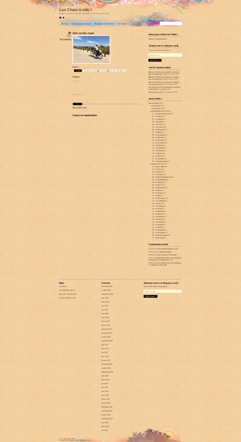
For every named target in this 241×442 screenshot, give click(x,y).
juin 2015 (104, 430)
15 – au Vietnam (158, 206)
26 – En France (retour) (160, 235)
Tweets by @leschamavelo (157, 39)
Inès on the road (83, 32)
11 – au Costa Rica (158, 142)
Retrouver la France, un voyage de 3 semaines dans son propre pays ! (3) (163, 73)
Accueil (64, 23)
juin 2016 (104, 384)
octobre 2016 (106, 368)
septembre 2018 (107, 294)
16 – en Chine (157, 208)
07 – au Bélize (157, 132)
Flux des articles (67, 290)
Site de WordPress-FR (67, 298)
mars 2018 (105, 317)
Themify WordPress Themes (82, 440)
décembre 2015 (106, 407)
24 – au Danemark (158, 230)
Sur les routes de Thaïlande (167, 255)
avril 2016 (104, 391)
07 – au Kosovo (157, 185)
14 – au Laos (156, 203)
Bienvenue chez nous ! (156, 92)
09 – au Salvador (158, 137)
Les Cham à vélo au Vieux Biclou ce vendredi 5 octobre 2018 (164, 264)
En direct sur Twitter (105, 23)
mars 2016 (105, 395)
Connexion (63, 286)
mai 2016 (104, 387)
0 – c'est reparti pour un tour (161, 113)
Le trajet (122, 23)
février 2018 (105, 321)
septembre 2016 (107, 372)
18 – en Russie (157, 214)
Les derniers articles (81, 23)
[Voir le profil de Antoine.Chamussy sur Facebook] (60, 18)
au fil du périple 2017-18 (158, 111)
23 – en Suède (157, 227)
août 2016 (104, 376)
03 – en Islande (157, 121)
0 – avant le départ (158, 166)
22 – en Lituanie (157, 224)
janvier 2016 (105, 403)
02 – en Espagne (157, 119)
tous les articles (153, 103)
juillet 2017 (105, 348)
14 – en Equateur (158, 150)
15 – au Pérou (157, 153)
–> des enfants (155, 106)
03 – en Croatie (157, 174)
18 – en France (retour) (160, 161)
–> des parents (155, 108)
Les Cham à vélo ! (66, 438)
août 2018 (104, 298)
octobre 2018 (106, 290)
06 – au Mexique (158, 129)
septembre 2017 (107, 341)
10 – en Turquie (157, 193)
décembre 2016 (106, 364)
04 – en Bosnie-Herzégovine (162, 177)
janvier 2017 (105, 360)
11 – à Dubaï (156, 195)
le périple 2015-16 (156, 164)
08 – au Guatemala (158, 135)
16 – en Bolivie (157, 156)
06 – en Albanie (157, 182)
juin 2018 (104, 306)
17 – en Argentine (158, 158)
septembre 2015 (107, 419)
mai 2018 (104, 310)
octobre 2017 (106, 337)
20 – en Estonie (157, 219)
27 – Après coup (157, 238)
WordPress (70, 440)
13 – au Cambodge (158, 201)
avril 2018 (104, 314)
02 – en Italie (156, 172)
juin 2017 (104, 352)
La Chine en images (165, 252)
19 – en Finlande (158, 216)
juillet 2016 (105, 380)
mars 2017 (105, 356)
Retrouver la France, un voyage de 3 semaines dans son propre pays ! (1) (163, 83)
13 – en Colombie (158, 148)
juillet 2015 (105, 426)
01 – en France (157, 116)
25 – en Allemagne (158, 232)
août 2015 (104, 422)
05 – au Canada (157, 127)
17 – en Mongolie (158, 211)
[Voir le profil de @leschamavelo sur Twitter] (64, 18)
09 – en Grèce (157, 190)
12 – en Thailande (158, 198)
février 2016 (105, 399)
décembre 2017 (106, 329)
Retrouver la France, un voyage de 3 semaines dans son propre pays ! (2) (163, 78)
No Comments (65, 40)
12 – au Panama (157, 145)
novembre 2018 (106, 286)
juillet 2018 (105, 302)
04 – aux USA (157, 124)
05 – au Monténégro (159, 179)
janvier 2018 (105, 325)
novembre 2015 (106, 411)
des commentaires (67, 294)
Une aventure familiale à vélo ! (167, 249)
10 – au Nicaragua (158, 140)
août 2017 (104, 345)
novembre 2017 (106, 333)
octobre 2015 (106, 415)
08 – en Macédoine (158, 187)
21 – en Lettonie (157, 222)
